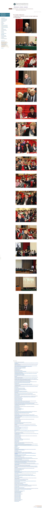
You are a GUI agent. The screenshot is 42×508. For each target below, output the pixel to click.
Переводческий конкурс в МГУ (18, 397)
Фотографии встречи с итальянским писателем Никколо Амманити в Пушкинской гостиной (25, 460)
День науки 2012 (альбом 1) (18, 437)
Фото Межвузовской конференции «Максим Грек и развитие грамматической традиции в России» (26, 381)
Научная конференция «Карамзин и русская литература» (21, 391)
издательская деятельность (29, 8)
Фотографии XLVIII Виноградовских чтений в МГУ (20, 389)
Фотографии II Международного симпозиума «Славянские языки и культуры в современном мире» (26, 435)
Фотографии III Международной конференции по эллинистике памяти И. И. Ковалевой (24, 403)
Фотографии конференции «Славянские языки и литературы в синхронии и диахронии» (25, 414)
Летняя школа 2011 (17, 448)
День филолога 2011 (17, 440)
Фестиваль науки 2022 (17, 369)
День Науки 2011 (16, 450)
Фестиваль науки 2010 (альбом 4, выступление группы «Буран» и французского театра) (24, 468)
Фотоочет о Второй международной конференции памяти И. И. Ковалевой (23, 422)
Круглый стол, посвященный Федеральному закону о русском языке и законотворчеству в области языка (26, 488)
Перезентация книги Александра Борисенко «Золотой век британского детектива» (24, 442)
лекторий (2, 28)
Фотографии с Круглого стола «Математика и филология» (21, 484)
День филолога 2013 (17, 426)
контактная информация (4, 38)
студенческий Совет (3, 29)
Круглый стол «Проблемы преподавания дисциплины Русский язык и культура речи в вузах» (25, 394)
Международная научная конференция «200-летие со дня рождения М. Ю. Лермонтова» (24, 406)
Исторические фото (17, 501)
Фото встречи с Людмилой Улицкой (19, 398)
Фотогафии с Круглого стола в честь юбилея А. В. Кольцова (21, 479)
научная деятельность (15, 8)
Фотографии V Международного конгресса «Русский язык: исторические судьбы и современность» (26, 411)
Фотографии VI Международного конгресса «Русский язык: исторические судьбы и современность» (26, 378)
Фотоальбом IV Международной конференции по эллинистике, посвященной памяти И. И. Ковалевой (26, 386)
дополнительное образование (4, 27)
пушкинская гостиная (3, 33)
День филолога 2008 (17, 486)
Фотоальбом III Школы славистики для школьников (20, 371)
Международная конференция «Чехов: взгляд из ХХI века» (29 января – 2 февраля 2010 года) (25, 475)
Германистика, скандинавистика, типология (4, 44)
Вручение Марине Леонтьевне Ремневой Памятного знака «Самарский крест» (23, 412)
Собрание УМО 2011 (17, 441)
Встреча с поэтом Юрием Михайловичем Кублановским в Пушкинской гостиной (24, 474)
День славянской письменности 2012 (19, 432)
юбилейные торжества (3, 36)
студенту (21, 7)
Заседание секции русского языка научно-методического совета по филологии (23, 457)
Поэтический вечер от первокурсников (19, 423)
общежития (2, 31)
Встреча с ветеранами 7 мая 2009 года (19, 483)
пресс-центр (2, 32)
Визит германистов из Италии (18, 438)
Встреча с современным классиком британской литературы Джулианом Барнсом (24, 393)
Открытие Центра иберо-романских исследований (20, 454)
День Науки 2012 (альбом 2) (18, 436)
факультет (10, 8)
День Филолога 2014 (17, 405)
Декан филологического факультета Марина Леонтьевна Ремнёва (19, 492)
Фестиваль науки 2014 (17, 407)
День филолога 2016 (17, 390)
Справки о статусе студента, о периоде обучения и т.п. (3, 15)
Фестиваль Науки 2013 (17, 418)
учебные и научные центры (4, 25)
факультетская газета (3, 35)
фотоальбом (2, 34)
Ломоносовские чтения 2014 (18, 409)
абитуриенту (16, 7)
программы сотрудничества (4, 26)
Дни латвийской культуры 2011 (18, 451)
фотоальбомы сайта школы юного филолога (19, 487)
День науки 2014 (16, 410)
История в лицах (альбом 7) (18, 494)
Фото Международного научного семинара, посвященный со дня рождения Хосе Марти (26, 425)
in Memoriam (2, 37)
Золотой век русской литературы (18, 399)
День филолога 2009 (17, 476)
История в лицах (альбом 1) (18, 500)
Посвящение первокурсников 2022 (18, 370)
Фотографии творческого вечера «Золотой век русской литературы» (22, 401)
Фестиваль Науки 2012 (17, 429)
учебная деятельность (22, 8)
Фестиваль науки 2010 (17, 470)
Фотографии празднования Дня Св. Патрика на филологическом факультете (23, 452)
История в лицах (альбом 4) (18, 496)
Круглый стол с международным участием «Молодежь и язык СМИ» (22, 382)
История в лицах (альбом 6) (18, 495)
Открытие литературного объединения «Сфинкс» (20, 482)
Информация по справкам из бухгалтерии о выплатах (3, 13)
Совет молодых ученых (4, 30)
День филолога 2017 (17, 383)
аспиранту (26, 7)
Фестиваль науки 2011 (17, 447)
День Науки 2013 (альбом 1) (18, 421)
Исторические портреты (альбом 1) (18, 499)
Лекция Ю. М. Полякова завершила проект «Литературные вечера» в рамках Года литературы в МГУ (26, 402)
